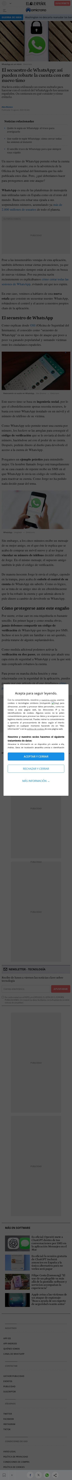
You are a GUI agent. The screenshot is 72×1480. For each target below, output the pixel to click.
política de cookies (36, 728)
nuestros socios (48, 699)
